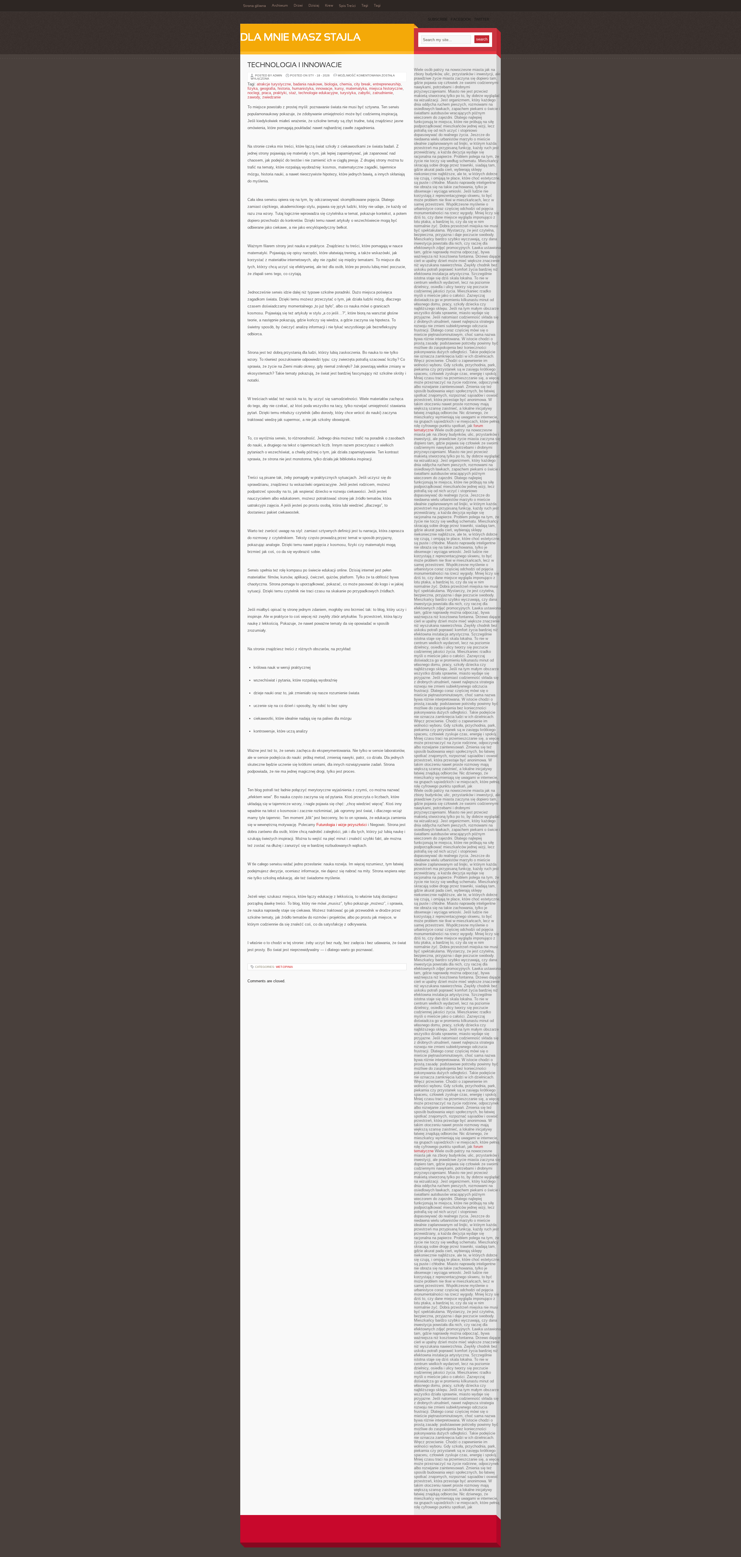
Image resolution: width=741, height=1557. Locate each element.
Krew (329, 6)
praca (266, 93)
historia (284, 88)
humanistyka (302, 88)
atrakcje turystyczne (274, 84)
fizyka (252, 88)
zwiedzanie (271, 97)
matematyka (356, 88)
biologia (330, 84)
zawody (253, 97)
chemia (346, 84)
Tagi (365, 6)
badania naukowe (307, 84)
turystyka (348, 93)
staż (292, 93)
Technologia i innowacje (294, 65)
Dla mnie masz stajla (300, 38)
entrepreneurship (387, 84)
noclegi (253, 93)
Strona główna (254, 6)
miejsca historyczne (386, 88)
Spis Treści (347, 6)
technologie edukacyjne (318, 93)
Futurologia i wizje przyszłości (341, 825)
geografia (267, 88)
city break (362, 84)
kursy (339, 88)
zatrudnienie (383, 93)
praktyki (280, 93)
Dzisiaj (314, 6)
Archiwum (280, 6)
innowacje (324, 88)
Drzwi (298, 6)
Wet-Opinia (284, 966)
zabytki (364, 93)
